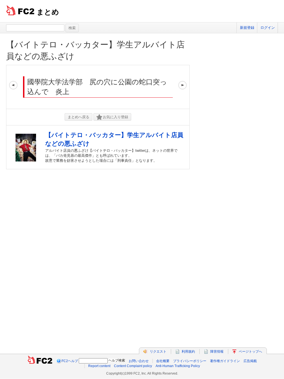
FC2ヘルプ (70, 361)
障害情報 (217, 351)
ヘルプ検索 (116, 360)
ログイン (267, 28)
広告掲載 (250, 361)
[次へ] (182, 87)
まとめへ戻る (78, 117)
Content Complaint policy (133, 366)
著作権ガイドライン (225, 361)
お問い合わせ (139, 361)
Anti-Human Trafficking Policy (178, 366)
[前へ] (13, 87)
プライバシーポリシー (189, 361)
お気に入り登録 (115, 117)
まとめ (48, 12)
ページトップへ (250, 351)
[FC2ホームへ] (39, 361)
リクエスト (158, 351)
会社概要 (162, 361)
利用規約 (188, 351)
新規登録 (247, 28)
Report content (99, 366)
